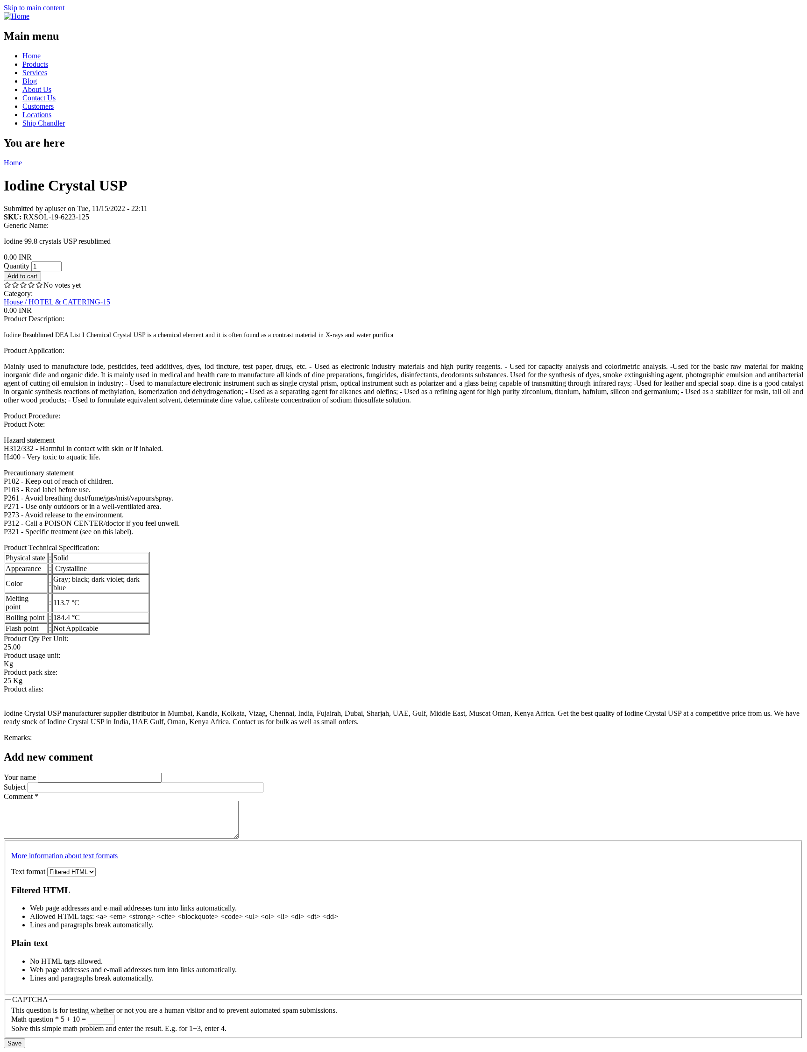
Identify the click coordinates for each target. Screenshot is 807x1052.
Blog (29, 81)
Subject (16, 787)
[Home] (16, 16)
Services (34, 73)
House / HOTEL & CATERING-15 (57, 302)
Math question (35, 1019)
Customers (38, 106)
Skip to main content (34, 8)
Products (35, 64)
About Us (36, 89)
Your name (21, 777)
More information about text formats (64, 856)
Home (31, 56)
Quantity (17, 266)
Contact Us (39, 98)
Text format (29, 871)
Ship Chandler (43, 123)
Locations (36, 115)
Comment (21, 796)
